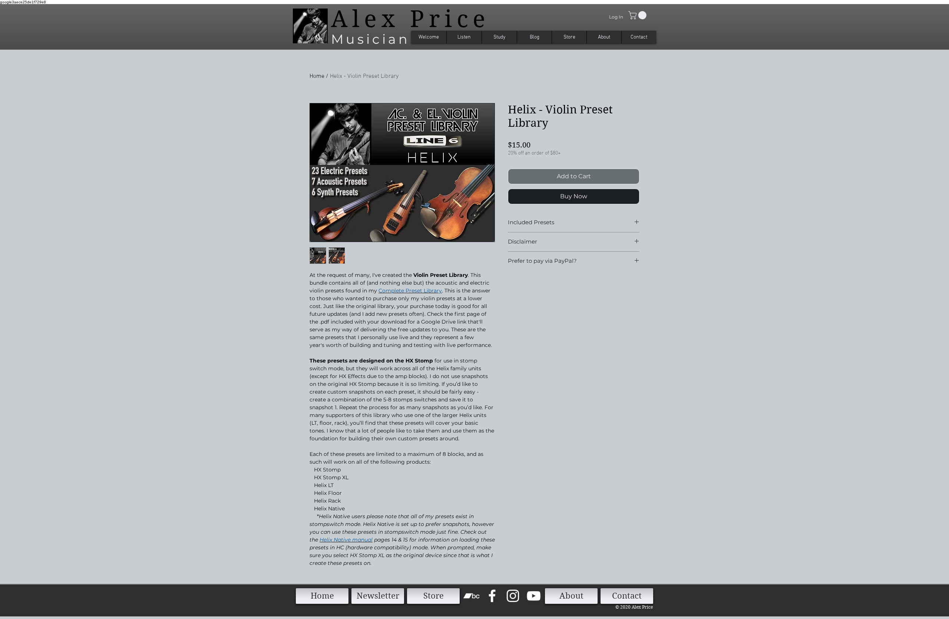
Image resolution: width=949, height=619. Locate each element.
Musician (370, 39)
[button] (638, 15)
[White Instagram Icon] (513, 595)
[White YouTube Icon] (533, 595)
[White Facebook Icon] (492, 595)
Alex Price (410, 19)
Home (317, 76)
